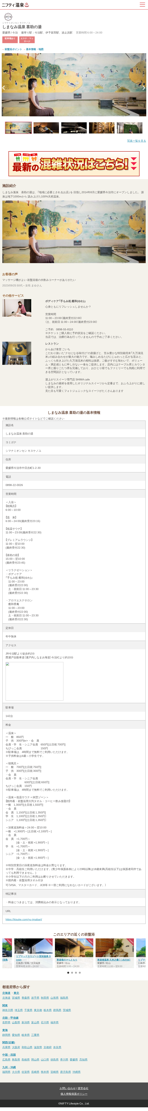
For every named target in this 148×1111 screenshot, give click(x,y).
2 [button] (72, 973)
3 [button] (76, 973)
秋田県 (45, 997)
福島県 (64, 997)
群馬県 (57, 1010)
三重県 (35, 1035)
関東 (5, 1005)
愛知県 (16, 1035)
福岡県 (6, 1072)
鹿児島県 (65, 1072)
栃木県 (48, 1010)
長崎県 (35, 1072)
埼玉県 (19, 1010)
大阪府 (16, 1047)
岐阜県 (26, 1035)
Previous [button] (4, 88)
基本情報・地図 (35, 49)
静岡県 (6, 1035)
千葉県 (28, 1010)
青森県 (26, 997)
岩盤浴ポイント (13, 49)
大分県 (16, 1072)
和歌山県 (27, 1047)
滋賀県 (38, 1047)
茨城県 (67, 1010)
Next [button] (144, 88)
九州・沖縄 (9, 1067)
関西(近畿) (8, 1042)
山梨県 (16, 1022)
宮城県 (16, 997)
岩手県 (35, 997)
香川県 (64, 1059)
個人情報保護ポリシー (74, 1094)
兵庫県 (6, 1047)
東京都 (38, 1010)
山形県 (54, 997)
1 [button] (68, 973)
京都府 (48, 1047)
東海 (5, 1030)
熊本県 (45, 1072)
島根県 (26, 1059)
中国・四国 (9, 1054)
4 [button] (80, 973)
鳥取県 (16, 1059)
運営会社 (83, 1088)
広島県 (6, 1059)
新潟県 (26, 1022)
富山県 (35, 1022)
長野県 (6, 1022)
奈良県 (57, 1047)
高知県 (83, 1059)
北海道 (6, 993)
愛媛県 (74, 1059)
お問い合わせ (68, 1088)
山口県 (45, 1059)
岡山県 (35, 1059)
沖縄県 (76, 1072)
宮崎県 (54, 1072)
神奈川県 (7, 1010)
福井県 (54, 1022)
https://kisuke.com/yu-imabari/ (24, 919)
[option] (74, 85)
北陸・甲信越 (10, 1018)
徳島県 (54, 1059)
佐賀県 (26, 1072)
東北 (16, 993)
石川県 (45, 1022)
